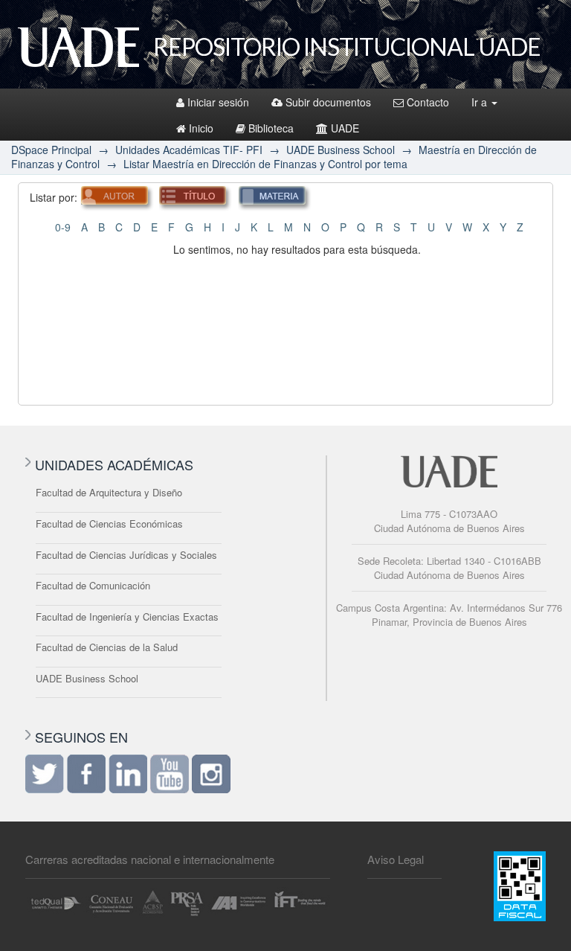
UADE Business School (340, 149)
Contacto (428, 102)
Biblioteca (271, 128)
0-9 (63, 227)
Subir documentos (328, 102)
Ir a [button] (480, 102)
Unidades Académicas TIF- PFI (188, 149)
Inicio (201, 128)
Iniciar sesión (218, 102)
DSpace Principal (51, 149)
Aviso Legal (395, 859)
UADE (345, 128)
